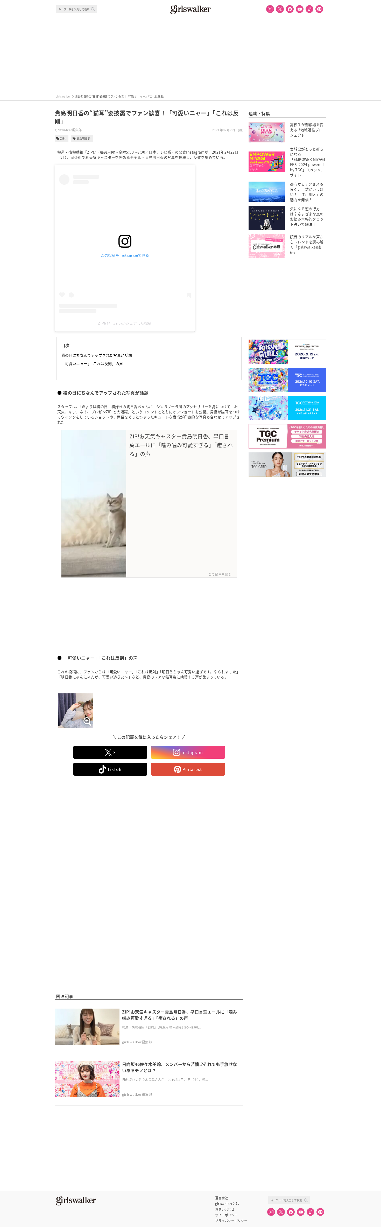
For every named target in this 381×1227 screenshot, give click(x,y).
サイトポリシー (226, 1215)
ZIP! (63, 138)
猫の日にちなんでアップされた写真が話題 (96, 355)
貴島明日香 (83, 138)
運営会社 (221, 1198)
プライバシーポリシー (231, 1220)
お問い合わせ (224, 1209)
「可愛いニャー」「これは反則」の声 (92, 363)
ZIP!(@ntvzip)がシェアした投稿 (125, 323)
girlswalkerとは (227, 1203)
